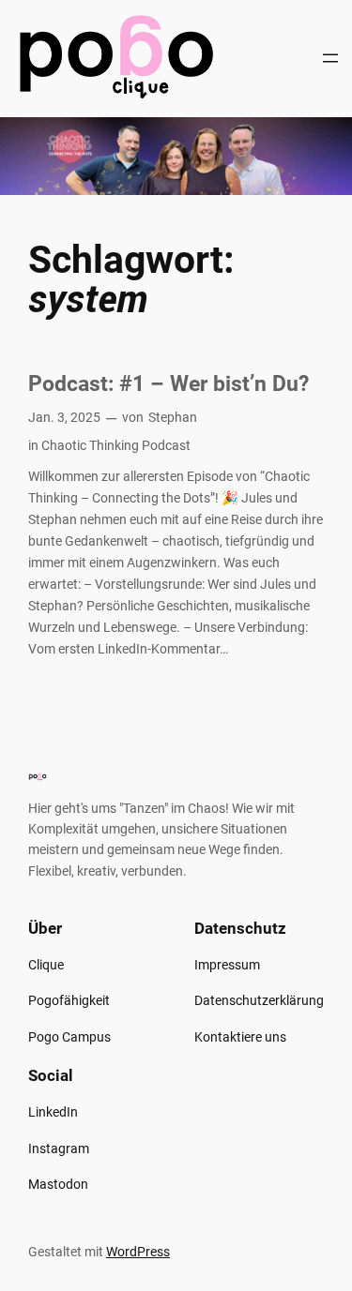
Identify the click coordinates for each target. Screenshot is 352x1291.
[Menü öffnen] (330, 58)
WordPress (138, 1252)
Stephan (172, 418)
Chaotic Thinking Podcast (116, 446)
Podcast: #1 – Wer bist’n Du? (168, 384)
